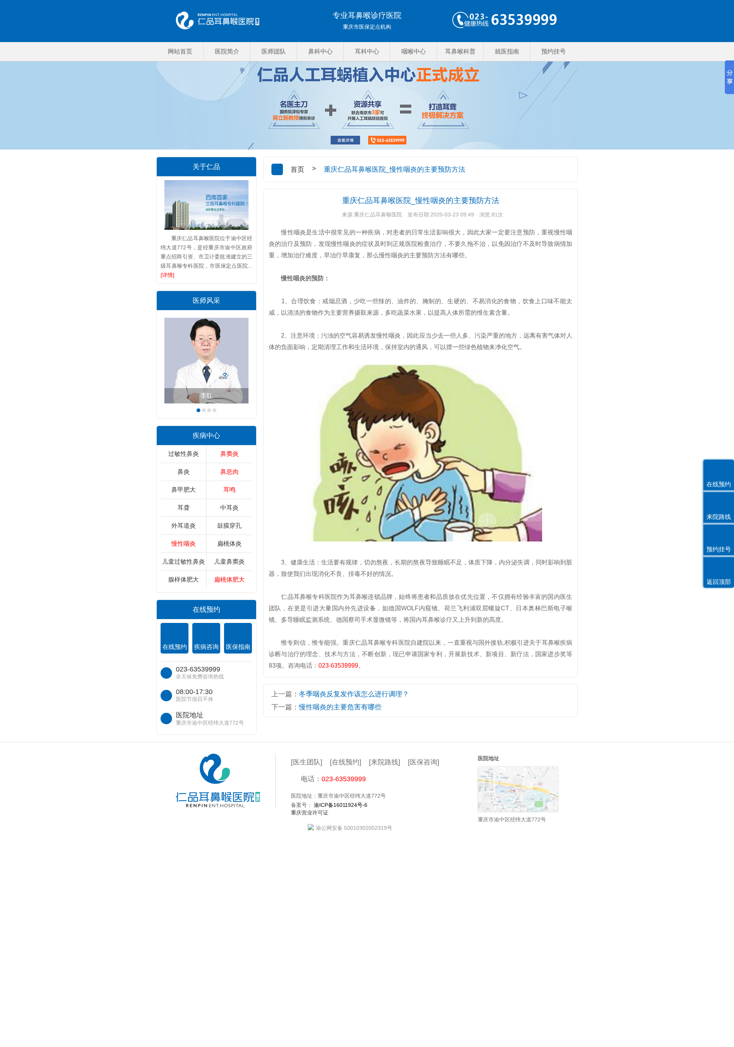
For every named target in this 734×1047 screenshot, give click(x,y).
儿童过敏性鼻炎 (183, 561)
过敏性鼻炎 (183, 453)
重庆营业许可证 (309, 813)
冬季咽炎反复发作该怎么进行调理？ (354, 694)
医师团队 (273, 51)
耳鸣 (229, 489)
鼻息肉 (229, 471)
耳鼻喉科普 (460, 51)
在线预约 (174, 647)
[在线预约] (345, 762)
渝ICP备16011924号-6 (340, 805)
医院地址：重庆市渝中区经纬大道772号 (338, 796)
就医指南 (507, 51)
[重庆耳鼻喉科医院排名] (217, 21)
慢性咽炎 (183, 543)
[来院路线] (384, 762)
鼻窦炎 (229, 453)
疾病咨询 (206, 647)
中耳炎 (229, 507)
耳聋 (183, 507)
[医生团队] (306, 762)
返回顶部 (718, 582)
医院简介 (227, 51)
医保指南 (238, 647)
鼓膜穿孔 (229, 525)
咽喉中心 (413, 51)
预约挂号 (553, 51)
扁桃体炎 (229, 543)
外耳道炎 (183, 525)
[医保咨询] (423, 762)
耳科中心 (367, 51)
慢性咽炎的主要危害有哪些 (340, 707)
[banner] (367, 106)
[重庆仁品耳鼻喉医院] (226, 781)
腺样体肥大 (183, 579)
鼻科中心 (320, 51)
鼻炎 (183, 471)
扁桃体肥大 (229, 579)
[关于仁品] (206, 205)
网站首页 (180, 51)
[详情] (167, 275)
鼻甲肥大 (183, 489)
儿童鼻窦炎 (229, 561)
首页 (297, 169)
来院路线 (718, 517)
